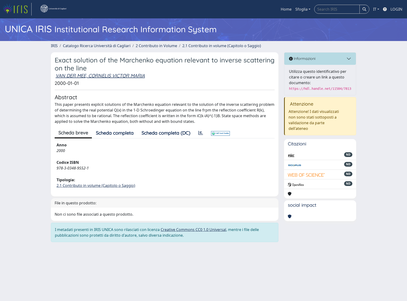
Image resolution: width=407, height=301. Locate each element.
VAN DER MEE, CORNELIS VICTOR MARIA (100, 75)
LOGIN (396, 9)
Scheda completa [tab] (115, 133)
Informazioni (304, 58)
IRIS (54, 45)
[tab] (200, 133)
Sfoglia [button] (301, 9)
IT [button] (374, 9)
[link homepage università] (53, 9)
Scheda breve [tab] (73, 133)
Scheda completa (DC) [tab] (166, 133)
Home (286, 9)
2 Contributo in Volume (156, 45)
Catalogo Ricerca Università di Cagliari (96, 45)
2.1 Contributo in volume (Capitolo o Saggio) (221, 45)
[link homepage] (17, 9)
